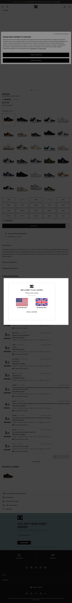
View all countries (32, 312)
